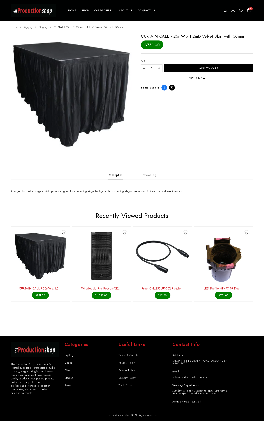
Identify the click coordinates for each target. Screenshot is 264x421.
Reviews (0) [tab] (148, 175)
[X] (172, 87)
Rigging (28, 27)
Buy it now (197, 78)
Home (14, 27)
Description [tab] (115, 175)
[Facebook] (164, 87)
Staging (43, 27)
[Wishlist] (241, 10)
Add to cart (208, 68)
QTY (144, 61)
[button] (125, 41)
